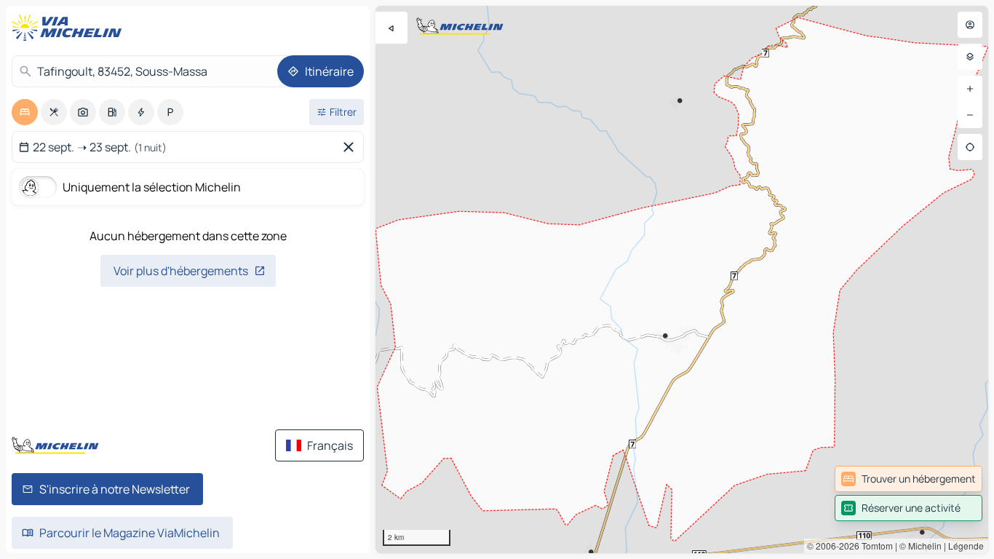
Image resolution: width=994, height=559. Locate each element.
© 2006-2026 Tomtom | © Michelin (874, 545)
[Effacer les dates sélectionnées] (351, 147)
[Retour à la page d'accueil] (70, 28)
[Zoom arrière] (970, 115)
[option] (25, 112)
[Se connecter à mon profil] (970, 25)
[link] (908, 479)
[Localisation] (970, 147)
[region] (681, 279)
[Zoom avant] (970, 89)
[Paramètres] (970, 57)
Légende (966, 545)
